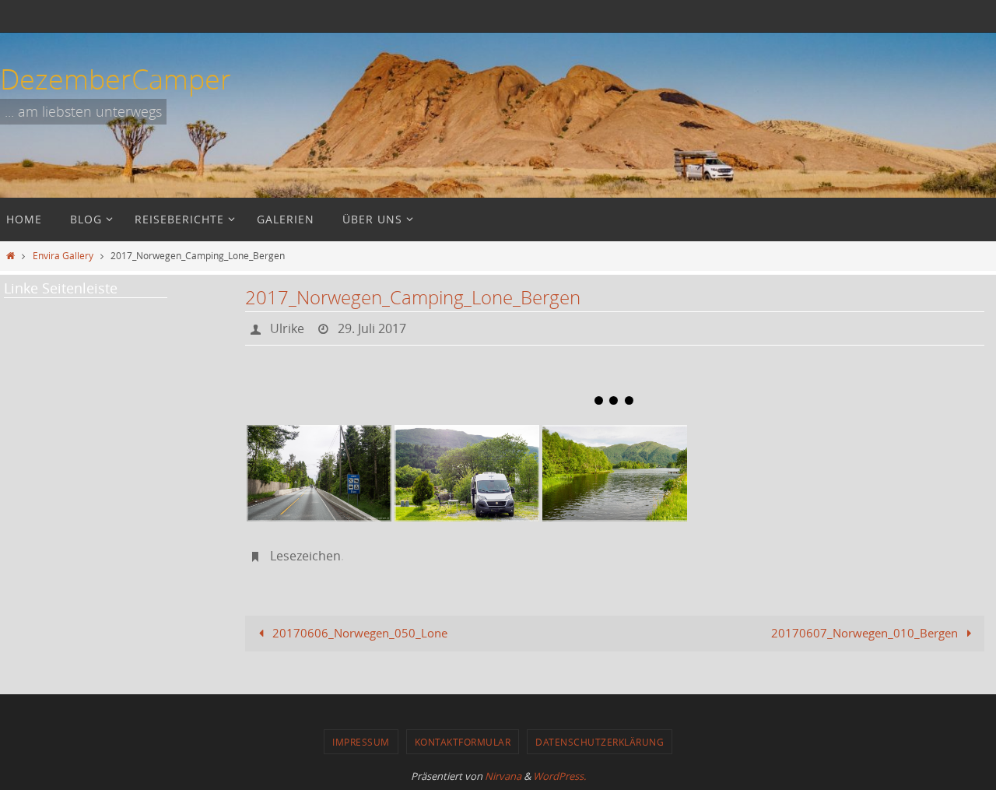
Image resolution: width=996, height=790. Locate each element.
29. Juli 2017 (372, 328)
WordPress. (559, 776)
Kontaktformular (463, 742)
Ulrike (287, 328)
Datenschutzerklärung (599, 742)
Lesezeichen (305, 555)
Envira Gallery (63, 255)
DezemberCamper (115, 78)
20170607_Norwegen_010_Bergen (866, 633)
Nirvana (503, 776)
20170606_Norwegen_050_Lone (358, 633)
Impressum (361, 742)
